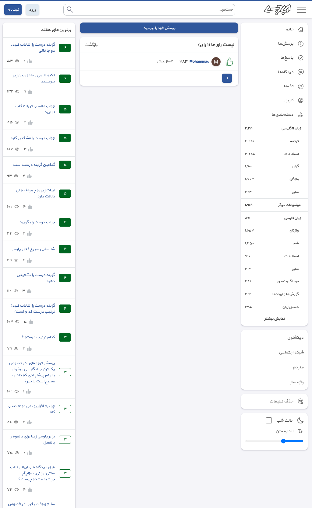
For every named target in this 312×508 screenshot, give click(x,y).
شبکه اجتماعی (291, 352)
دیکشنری (295, 337)
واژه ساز (296, 382)
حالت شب (284, 420)
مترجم (297, 367)
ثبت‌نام (13, 9)
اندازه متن (284, 431)
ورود (32, 9)
